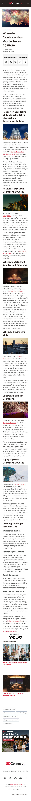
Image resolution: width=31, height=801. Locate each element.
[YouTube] (20, 778)
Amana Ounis (8, 49)
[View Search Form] (3, 3)
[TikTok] (26, 778)
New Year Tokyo (22, 713)
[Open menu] (28, 3)
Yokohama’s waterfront (15, 291)
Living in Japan (7, 30)
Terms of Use (23, 794)
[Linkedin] (13, 637)
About (14, 771)
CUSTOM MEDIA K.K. (16, 784)
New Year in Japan (9, 713)
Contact (6, 771)
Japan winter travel (9, 709)
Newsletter (23, 771)
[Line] (17, 637)
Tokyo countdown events (11, 720)
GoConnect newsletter (15, 621)
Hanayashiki (7, 216)
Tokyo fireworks (8, 723)
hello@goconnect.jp (9, 631)
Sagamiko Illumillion (9, 423)
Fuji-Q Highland (20, 484)
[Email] (20, 637)
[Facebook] (10, 637)
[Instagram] (5, 778)
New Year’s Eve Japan (10, 716)
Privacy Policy (15, 794)
